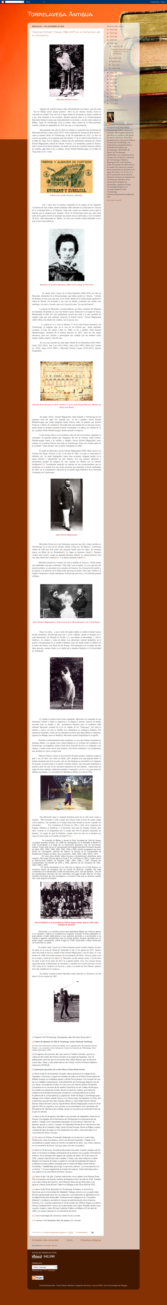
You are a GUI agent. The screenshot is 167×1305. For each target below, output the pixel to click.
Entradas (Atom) (50, 1246)
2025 (112, 33)
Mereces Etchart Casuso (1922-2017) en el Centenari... (121, 51)
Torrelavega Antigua (60, 13)
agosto (115, 61)
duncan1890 (97, 1285)
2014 (112, 97)
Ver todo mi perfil (114, 200)
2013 (112, 100)
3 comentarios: (82, 1232)
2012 (112, 104)
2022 (112, 43)
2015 (112, 93)
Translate (51, 1270)
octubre (115, 58)
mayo (114, 65)
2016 (112, 90)
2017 (112, 86)
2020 (112, 76)
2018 (112, 83)
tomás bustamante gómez (121, 124)
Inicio (70, 1240)
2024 (112, 37)
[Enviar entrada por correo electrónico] (92, 1232)
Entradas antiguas (91, 1240)
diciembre (116, 46)
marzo (115, 68)
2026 (112, 30)
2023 (112, 40)
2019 (112, 79)
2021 (112, 73)
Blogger (124, 1285)
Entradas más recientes (45, 1240)
